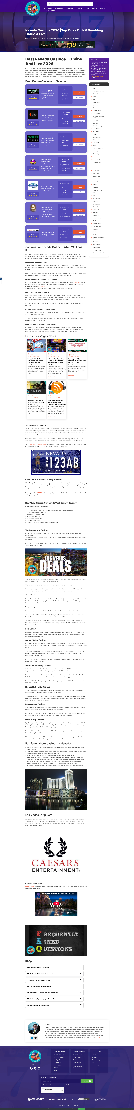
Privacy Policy (96, 1060)
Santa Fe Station (97, 212)
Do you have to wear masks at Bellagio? (39, 986)
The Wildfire (96, 215)
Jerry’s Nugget (97, 153)
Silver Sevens (96, 198)
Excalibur (95, 120)
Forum (52, 10)
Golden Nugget (97, 137)
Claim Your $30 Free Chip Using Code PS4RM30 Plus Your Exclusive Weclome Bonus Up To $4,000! (48, 211)
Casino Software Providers (77, 1067)
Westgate (95, 241)
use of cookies (73, 1108)
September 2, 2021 (34, 356)
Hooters (95, 145)
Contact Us (95, 1057)
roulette (76, 282)
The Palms (95, 234)
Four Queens (96, 131)
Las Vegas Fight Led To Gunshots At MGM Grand (36, 401)
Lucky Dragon (96, 159)
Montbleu (95, 165)
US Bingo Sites (58, 1060)
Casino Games (59, 8)
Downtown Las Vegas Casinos (98, 116)
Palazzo (95, 184)
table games (41, 286)
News (47, 10)
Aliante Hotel (96, 93)
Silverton (95, 201)
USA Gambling (48, 8)
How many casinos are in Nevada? (38, 967)
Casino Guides (77, 1057)
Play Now (79, 93)
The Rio (95, 232)
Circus (94, 107)
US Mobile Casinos (59, 1057)
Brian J (31, 354)
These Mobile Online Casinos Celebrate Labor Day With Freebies (36, 360)
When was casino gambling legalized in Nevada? (42, 992)
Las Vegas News (97, 226)
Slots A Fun (96, 209)
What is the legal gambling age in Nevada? (40, 999)
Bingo (55, 1070)
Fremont (95, 134)
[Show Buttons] (1, 278)
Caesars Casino (30, 886)
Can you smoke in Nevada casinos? (38, 1005)
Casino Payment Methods (77, 1063)
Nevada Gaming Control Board (37, 444)
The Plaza (95, 229)
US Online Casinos (59, 1055)
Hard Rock (95, 151)
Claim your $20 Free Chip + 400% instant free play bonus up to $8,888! (48, 94)
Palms (94, 193)
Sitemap (94, 1062)
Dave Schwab (33, 395)
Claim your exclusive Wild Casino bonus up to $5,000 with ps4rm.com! (48, 141)
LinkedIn (97, 1037)
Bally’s (94, 99)
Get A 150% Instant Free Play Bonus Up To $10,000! (47, 188)
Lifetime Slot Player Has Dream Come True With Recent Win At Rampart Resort (56, 361)
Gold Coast (96, 140)
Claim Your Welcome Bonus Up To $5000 (47, 233)
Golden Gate (96, 142)
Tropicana (95, 220)
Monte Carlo (96, 173)
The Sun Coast (96, 223)
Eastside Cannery (97, 126)
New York (95, 181)
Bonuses (87, 8)
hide (104, 60)
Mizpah (95, 179)
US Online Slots (58, 1062)
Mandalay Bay (96, 176)
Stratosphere (96, 204)
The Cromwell (96, 102)
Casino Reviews (77, 1055)
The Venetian (96, 247)
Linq (94, 156)
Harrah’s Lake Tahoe (98, 148)
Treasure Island (97, 218)
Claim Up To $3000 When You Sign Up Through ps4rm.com (47, 118)
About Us (102, 8)
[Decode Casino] (67, 42)
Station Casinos (97, 207)
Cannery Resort (97, 110)
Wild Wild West (96, 244)
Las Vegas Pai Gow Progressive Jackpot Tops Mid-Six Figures (77, 360)
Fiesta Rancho (96, 128)
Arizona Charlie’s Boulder (99, 91)
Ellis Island (95, 123)
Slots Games (69, 8)
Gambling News (77, 1060)
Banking (94, 8)
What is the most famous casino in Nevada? (40, 974)
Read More (30, 376)
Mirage (95, 167)
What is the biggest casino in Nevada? (39, 980)
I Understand (81, 1108)
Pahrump (95, 187)
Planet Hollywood (97, 190)
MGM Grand (96, 170)
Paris (94, 195)
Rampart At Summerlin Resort (98, 238)
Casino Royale (96, 113)
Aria (94, 88)
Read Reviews (79, 97)
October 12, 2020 (74, 356)
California (95, 105)
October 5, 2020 (33, 397)
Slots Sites (79, 8)
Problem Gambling (97, 1065)
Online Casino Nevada (98, 253)
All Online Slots (58, 1065)
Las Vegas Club (97, 162)
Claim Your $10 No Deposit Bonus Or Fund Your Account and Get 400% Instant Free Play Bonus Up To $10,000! (48, 165)
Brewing (95, 96)
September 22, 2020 (55, 397)
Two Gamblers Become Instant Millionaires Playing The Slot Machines (57, 402)
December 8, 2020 (54, 356)
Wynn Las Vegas (97, 250)
